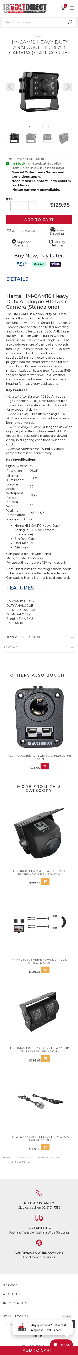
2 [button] (36, 127)
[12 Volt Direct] (26, 8)
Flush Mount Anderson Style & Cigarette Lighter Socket (39, 757)
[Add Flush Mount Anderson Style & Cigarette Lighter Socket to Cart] (45, 766)
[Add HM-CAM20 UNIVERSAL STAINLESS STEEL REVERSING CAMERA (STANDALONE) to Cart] (45, 881)
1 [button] (30, 127)
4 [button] (48, 127)
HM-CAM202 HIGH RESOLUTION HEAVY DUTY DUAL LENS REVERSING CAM (39, 1049)
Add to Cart (39, 219)
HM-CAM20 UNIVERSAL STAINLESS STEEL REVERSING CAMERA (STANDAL (39, 872)
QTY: (9, 199)
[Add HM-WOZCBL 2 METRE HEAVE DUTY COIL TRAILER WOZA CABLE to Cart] (45, 970)
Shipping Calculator (22, 636)
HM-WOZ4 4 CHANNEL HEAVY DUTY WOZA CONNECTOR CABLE (39, 1138)
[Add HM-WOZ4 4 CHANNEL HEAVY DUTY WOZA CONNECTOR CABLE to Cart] (45, 1147)
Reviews (11, 647)
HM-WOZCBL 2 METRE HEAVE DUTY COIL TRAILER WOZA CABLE (39, 961)
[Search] (70, 22)
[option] (39, 91)
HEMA (39, 36)
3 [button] (42, 127)
